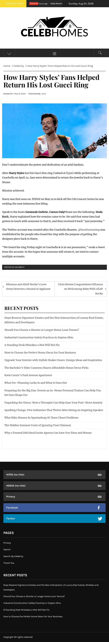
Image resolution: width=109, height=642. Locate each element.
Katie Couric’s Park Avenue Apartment (28, 375)
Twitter (10, 518)
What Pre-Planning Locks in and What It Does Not (35, 382)
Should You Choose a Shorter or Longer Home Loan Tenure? (41, 330)
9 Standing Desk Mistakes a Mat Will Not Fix (32, 345)
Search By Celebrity (13, 556)
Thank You (8, 563)
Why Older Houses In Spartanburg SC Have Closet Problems (41, 417)
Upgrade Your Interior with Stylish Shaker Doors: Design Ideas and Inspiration (53, 360)
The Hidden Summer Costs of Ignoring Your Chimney (37, 425)
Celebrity (20, 267)
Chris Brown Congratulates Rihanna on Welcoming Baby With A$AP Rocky (80, 289)
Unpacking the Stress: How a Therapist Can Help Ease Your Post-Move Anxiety (53, 402)
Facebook (12, 507)
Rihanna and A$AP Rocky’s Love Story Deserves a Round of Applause (28, 286)
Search (7, 549)
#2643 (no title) (16, 485)
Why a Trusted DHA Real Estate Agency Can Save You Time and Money (48, 432)
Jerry (44, 93)
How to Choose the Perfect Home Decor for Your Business (40, 352)
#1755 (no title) (15, 474)
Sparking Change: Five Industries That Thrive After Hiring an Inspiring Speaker (53, 410)
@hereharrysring (89, 229)
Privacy (10, 496)
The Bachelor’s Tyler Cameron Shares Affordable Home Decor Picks (46, 367)
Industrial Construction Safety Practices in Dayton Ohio (38, 337)
